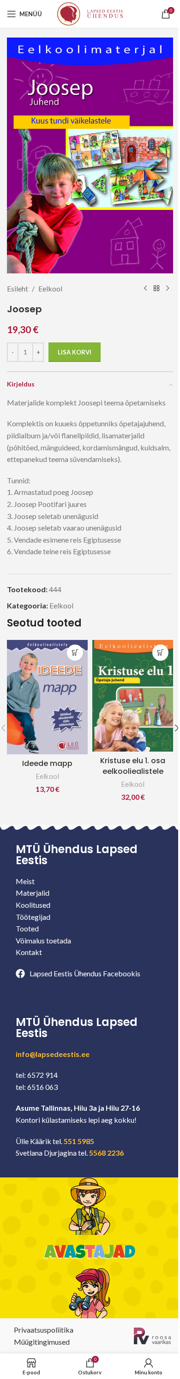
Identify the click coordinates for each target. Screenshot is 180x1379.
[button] (75, 653)
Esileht (17, 288)
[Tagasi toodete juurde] (156, 288)
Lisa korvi (74, 352)
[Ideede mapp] (47, 697)
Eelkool (50, 288)
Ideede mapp (47, 763)
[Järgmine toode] (167, 288)
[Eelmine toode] (145, 288)
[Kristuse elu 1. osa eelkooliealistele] (132, 696)
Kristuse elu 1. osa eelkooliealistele (132, 765)
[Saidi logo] (90, 12)
